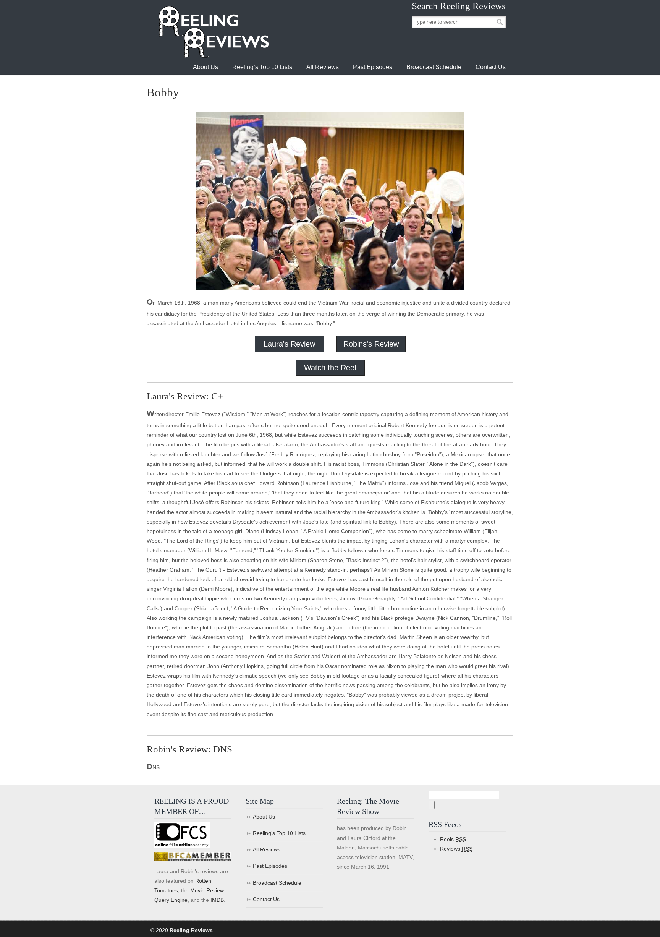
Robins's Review (371, 344)
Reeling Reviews (213, 32)
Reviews (456, 849)
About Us (264, 817)
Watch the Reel (330, 367)
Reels (453, 839)
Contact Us (266, 899)
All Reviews (266, 849)
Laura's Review (289, 344)
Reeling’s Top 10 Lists (279, 833)
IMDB (217, 900)
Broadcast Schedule (277, 883)
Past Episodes (270, 866)
